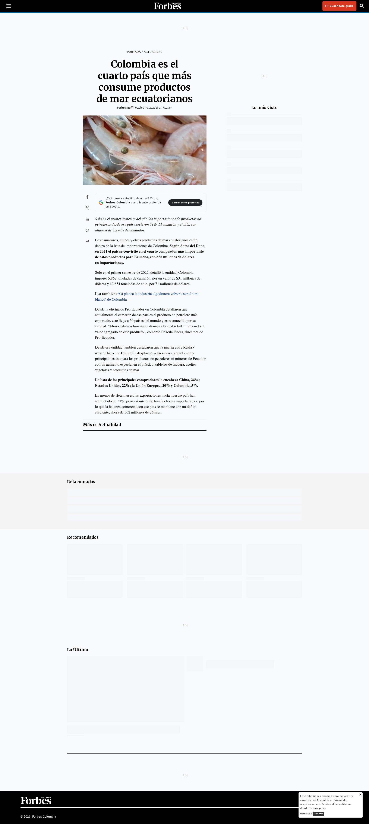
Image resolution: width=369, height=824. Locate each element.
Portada (134, 51)
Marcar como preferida (185, 202)
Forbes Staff (124, 107)
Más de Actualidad (102, 424)
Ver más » (306, 813)
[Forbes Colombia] (167, 6)
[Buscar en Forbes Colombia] (362, 6)
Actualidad (153, 51)
